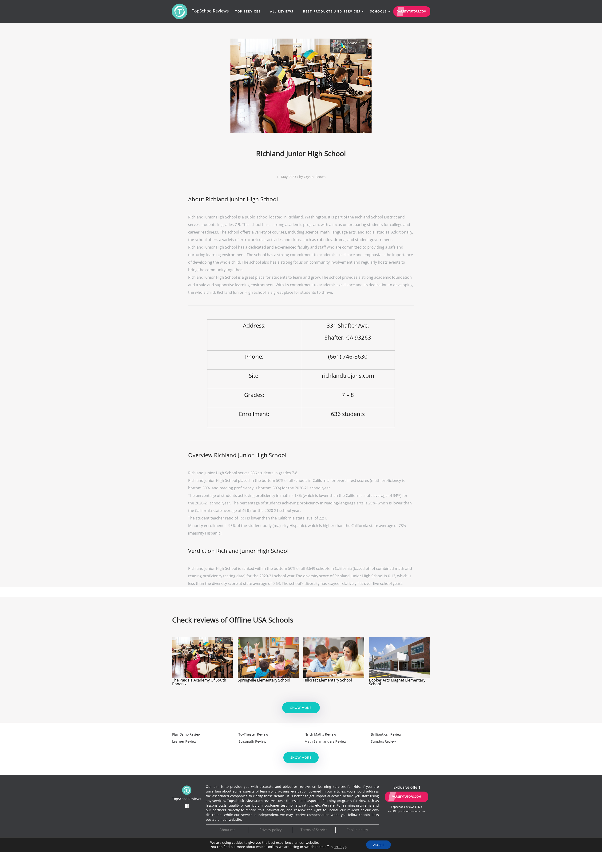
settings (340, 847)
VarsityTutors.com (411, 11)
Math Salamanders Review (325, 741)
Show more (300, 707)
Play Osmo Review (186, 734)
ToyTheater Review (253, 734)
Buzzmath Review (252, 741)
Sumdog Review (383, 741)
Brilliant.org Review (386, 734)
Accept (378, 844)
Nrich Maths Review (320, 734)
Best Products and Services (332, 11)
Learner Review (184, 741)
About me (227, 829)
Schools (378, 11)
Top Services (248, 11)
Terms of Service (314, 829)
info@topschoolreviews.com (406, 811)
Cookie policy (357, 829)
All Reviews (282, 11)
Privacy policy (270, 829)
